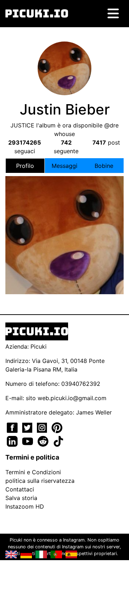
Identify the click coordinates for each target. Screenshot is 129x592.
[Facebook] (13, 427)
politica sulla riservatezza (40, 480)
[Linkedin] (13, 440)
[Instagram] (42, 427)
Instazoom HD (24, 506)
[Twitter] (28, 427)
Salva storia (21, 497)
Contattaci (19, 489)
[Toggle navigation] (113, 13)
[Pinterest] (57, 427)
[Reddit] (44, 440)
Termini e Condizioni (33, 472)
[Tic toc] (58, 440)
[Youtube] (28, 440)
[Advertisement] (64, 221)
